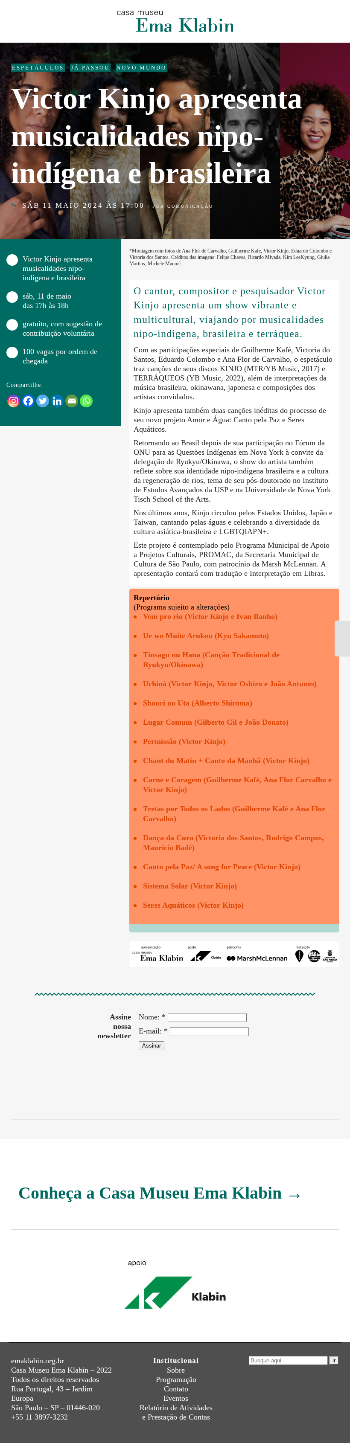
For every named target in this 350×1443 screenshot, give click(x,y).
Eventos (175, 1398)
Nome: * (152, 1017)
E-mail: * (153, 1031)
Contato (176, 1389)
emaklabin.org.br (37, 1360)
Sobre (176, 1370)
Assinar (151, 1045)
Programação (176, 1379)
